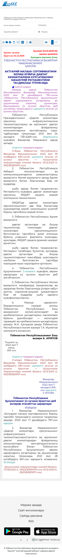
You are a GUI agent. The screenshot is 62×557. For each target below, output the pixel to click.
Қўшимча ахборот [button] (11, 32)
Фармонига (50, 136)
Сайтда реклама (31, 516)
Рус (50, 42)
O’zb (55, 42)
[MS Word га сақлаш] (22, 42)
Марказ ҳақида (31, 505)
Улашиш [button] (44, 32)
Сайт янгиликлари (31, 510)
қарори (8, 423)
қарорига (39, 108)
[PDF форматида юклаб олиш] (27, 42)
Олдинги (17, 147)
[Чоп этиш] (30, 42)
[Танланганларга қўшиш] (3, 42)
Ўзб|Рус (57, 42)
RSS (31, 521)
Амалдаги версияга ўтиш (44, 57)
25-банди (9, 462)
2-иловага (30, 271)
